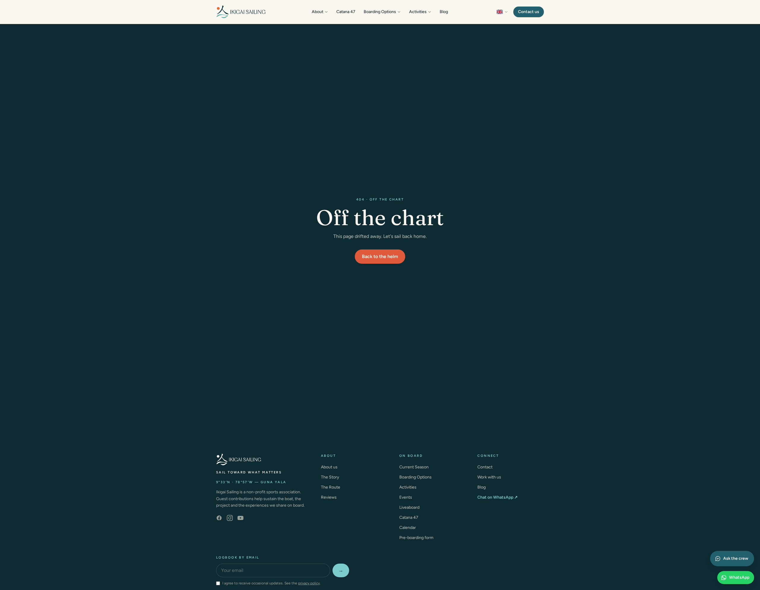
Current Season (414, 467)
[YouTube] (240, 518)
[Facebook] (219, 518)
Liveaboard (409, 507)
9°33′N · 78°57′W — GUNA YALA (251, 482)
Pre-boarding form (416, 537)
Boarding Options (380, 11)
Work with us (489, 477)
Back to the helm (380, 256)
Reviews (329, 497)
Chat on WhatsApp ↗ (497, 497)
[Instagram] (230, 518)
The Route (330, 487)
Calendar (407, 527)
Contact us (528, 11)
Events (405, 497)
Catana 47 (345, 11)
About (317, 11)
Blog (444, 11)
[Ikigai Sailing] (241, 11)
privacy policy (309, 583)
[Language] (502, 11)
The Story (330, 477)
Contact (485, 467)
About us (329, 467)
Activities (418, 11)
